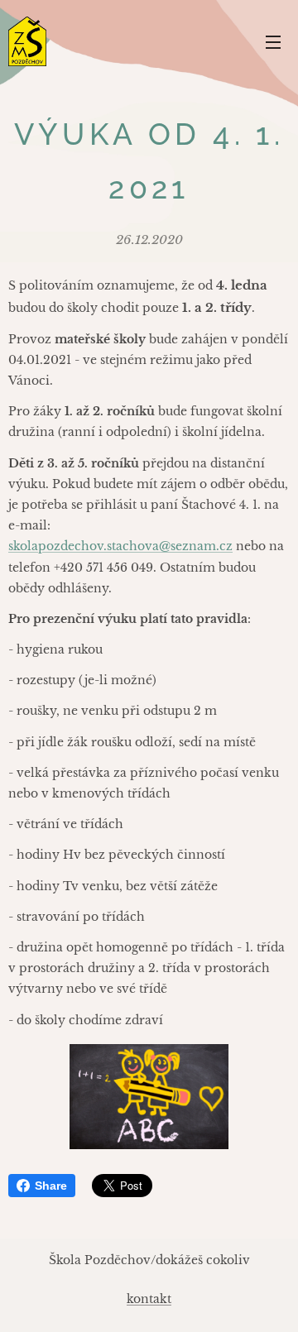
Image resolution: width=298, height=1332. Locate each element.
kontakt (149, 1298)
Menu (273, 41)
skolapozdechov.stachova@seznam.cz (120, 546)
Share (51, 1185)
